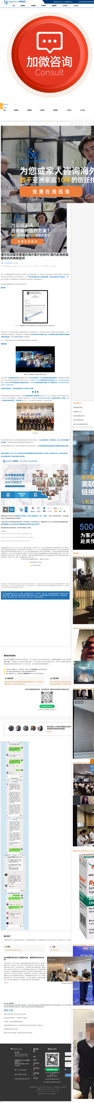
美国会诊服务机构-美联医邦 (57, 277)
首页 (14, 5)
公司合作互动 (9, 263)
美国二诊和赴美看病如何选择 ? (80, 424)
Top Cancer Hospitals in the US (52, 1082)
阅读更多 (49, 731)
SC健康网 (48, 1089)
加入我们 (76, 5)
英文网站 (43, 1089)
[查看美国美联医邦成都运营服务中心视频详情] (69, 969)
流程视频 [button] (54, 5)
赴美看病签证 (63, 1087)
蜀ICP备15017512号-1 (44, 1094)
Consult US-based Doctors (52, 1079)
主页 (2, 263)
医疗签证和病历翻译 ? (78, 420)
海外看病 (41, 664)
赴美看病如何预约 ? (78, 407)
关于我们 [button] (65, 5)
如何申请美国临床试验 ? (79, 416)
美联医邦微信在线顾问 (48, 706)
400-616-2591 (54, 950)
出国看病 (29, 671)
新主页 (35, 1060)
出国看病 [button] (22, 5)
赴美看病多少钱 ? (77, 411)
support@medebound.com (13, 950)
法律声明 (53, 1094)
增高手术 (52, 1089)
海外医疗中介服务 (42, 1087)
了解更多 (6, 983)
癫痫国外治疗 (49, 1087)
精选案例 (33, 5)
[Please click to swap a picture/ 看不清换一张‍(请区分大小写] (70, 1070)
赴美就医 (10, 664)
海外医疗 (65, 682)
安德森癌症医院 (23, 682)
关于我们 (35, 1078)
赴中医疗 (57, 1089)
